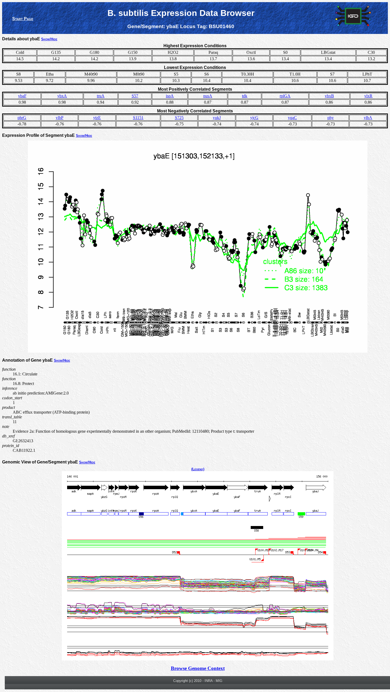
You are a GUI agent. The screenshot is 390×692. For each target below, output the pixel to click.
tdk (244, 96)
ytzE (97, 117)
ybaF (22, 96)
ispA (170, 96)
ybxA (62, 96)
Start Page (22, 18)
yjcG (254, 117)
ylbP (59, 117)
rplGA (285, 96)
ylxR (368, 96)
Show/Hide (49, 39)
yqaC (292, 117)
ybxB (329, 96)
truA (101, 96)
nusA (207, 96)
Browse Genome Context (198, 668)
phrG (22, 117)
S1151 (138, 117)
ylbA (368, 117)
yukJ (217, 117)
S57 (135, 96)
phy (330, 117)
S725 (179, 117)
